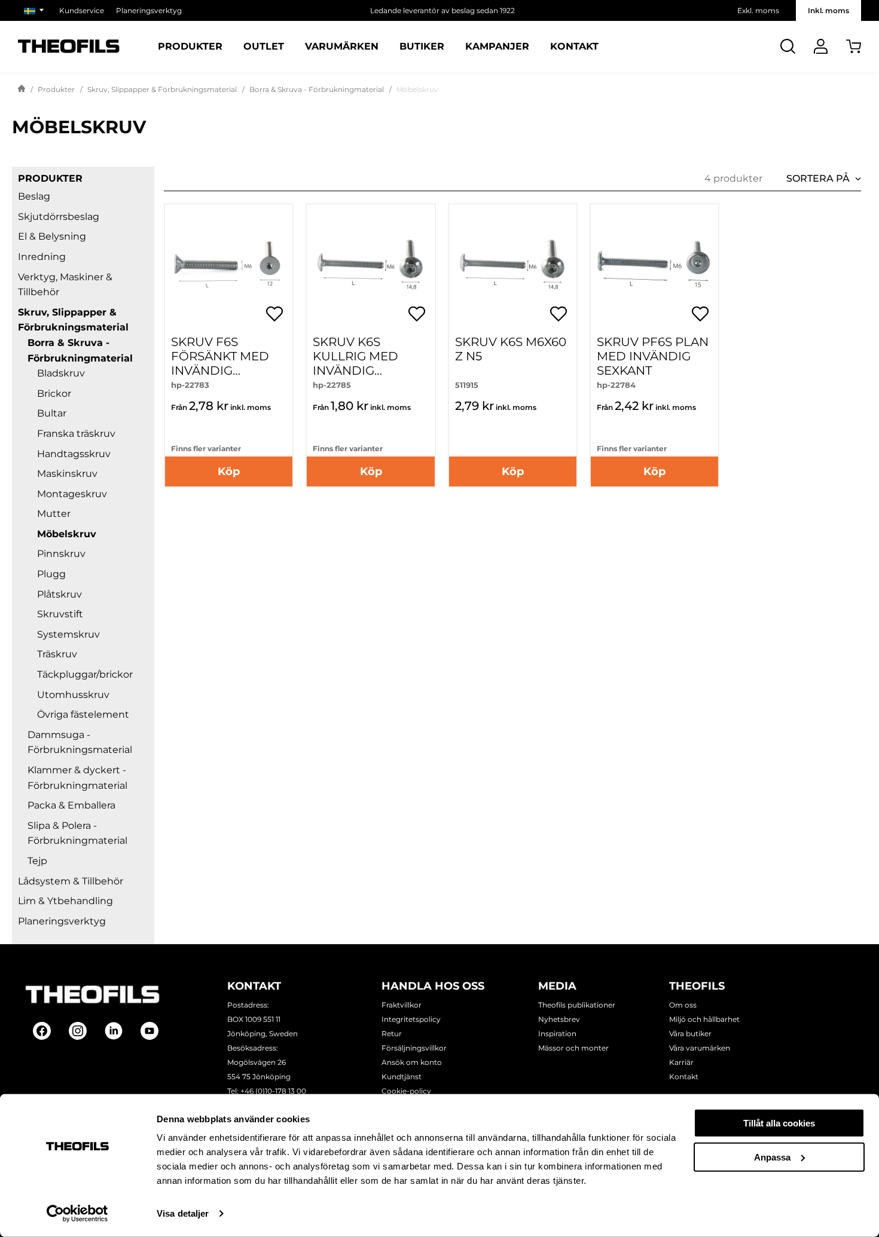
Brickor (54, 393)
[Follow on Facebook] (42, 1031)
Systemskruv (68, 634)
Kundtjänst (401, 1076)
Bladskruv (61, 373)
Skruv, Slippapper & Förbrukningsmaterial (162, 89)
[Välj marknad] (35, 10)
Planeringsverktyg (149, 10)
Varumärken (342, 46)
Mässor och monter (573, 1047)
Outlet (263, 46)
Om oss (683, 1004)
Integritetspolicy (411, 1019)
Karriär (681, 1062)
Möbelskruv (66, 534)
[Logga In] (820, 46)
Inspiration (557, 1033)
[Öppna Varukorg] (853, 46)
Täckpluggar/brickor (85, 674)
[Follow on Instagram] (78, 1031)
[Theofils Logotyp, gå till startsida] (69, 46)
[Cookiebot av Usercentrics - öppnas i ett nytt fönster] (77, 1214)
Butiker (421, 46)
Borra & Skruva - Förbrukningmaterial (316, 89)
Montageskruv (72, 494)
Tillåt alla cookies (779, 1123)
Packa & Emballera (71, 805)
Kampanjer (497, 46)
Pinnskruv (61, 553)
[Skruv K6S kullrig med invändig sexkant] (370, 268)
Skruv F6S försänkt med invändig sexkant (220, 363)
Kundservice (81, 10)
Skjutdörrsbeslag (58, 216)
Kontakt (574, 46)
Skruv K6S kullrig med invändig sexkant (355, 363)
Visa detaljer (183, 1213)
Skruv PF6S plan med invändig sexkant (653, 356)
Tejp (37, 860)
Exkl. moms (758, 10)
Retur (391, 1033)
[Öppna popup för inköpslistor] (274, 314)
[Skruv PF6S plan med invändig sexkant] (654, 268)
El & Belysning (52, 236)
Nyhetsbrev (559, 1019)
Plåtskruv (59, 594)
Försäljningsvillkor (414, 1047)
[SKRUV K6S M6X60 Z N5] (512, 268)
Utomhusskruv (73, 694)
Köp (229, 471)
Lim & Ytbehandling (65, 901)
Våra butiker (690, 1033)
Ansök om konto (411, 1062)
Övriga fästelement (83, 714)
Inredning (42, 256)
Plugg (51, 574)
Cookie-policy (406, 1090)
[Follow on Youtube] (149, 1031)
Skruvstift (60, 614)
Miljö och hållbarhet (704, 1019)
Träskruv (57, 654)
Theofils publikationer (576, 1004)
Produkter (190, 46)
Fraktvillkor (401, 1004)
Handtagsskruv (74, 454)
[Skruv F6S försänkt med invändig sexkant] (228, 268)
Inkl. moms (828, 10)
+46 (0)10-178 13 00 (273, 1090)
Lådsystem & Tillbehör (70, 881)
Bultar (51, 413)
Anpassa (772, 1157)
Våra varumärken (699, 1047)
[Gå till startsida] (21, 90)
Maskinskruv (67, 473)
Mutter (54, 513)
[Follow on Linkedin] (114, 1031)
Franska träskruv (76, 433)
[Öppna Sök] (787, 46)
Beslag (34, 196)
